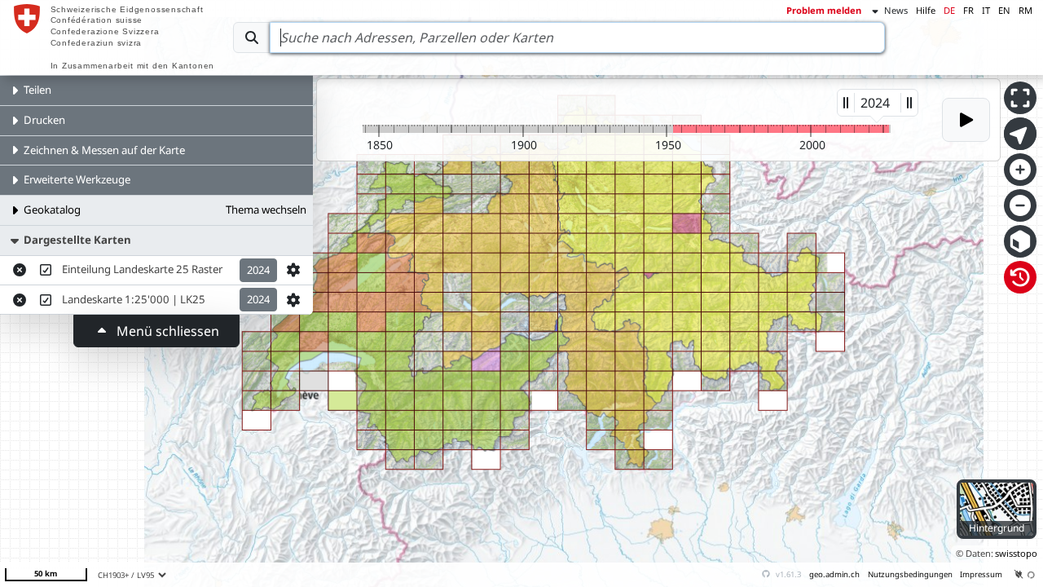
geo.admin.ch (834, 574)
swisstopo (1016, 553)
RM (1025, 10)
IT (986, 10)
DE (949, 10)
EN (1004, 10)
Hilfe (925, 10)
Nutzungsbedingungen (910, 574)
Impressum (981, 574)
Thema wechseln (266, 209)
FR (968, 10)
